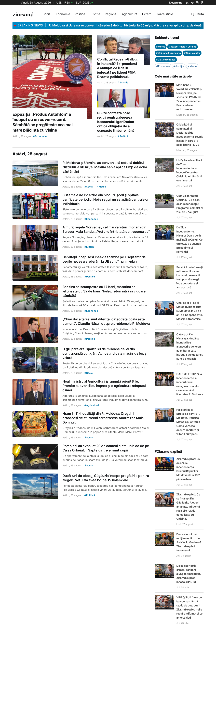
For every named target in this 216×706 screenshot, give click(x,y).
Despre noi (176, 2)
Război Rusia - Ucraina (182, 46)
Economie (63, 14)
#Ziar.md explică (168, 452)
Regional (111, 14)
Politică (80, 14)
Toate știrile (164, 14)
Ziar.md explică (166, 59)
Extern (147, 14)
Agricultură (129, 14)
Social (47, 14)
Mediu (192, 66)
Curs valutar (192, 53)
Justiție (95, 14)
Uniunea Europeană (168, 53)
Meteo (160, 46)
